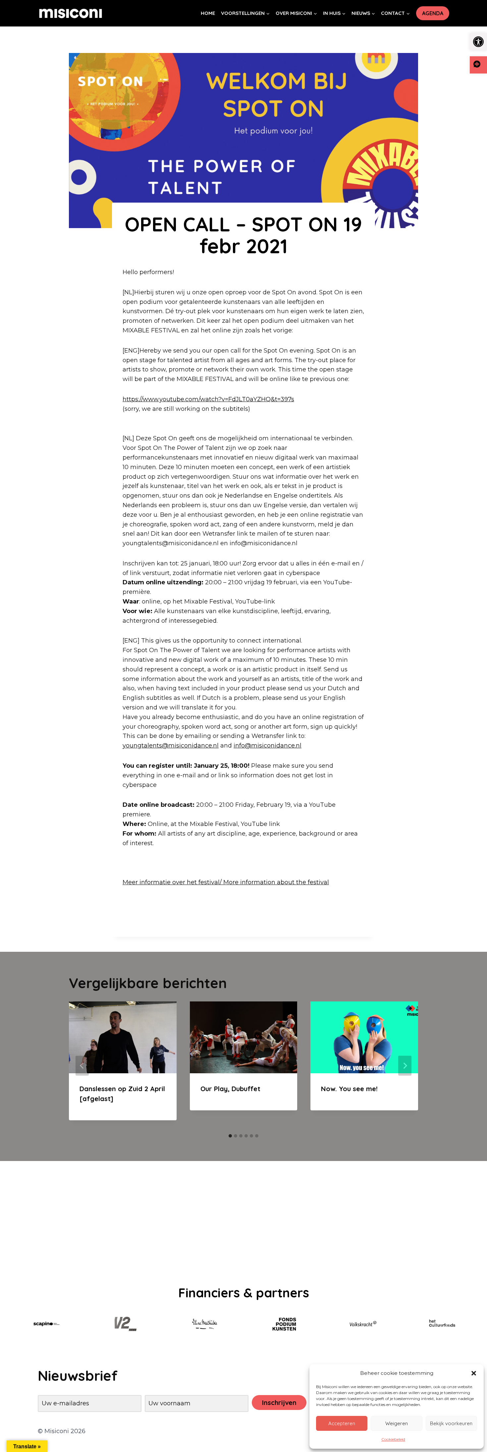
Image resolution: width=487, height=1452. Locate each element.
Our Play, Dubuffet (230, 1089)
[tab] (230, 1135)
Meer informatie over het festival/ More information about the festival (226, 882)
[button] (478, 41)
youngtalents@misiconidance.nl (171, 745)
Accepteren (341, 1423)
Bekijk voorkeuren (451, 1423)
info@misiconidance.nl (267, 745)
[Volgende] (404, 1066)
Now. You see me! (349, 1089)
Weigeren (396, 1423)
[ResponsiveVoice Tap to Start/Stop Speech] (478, 64)
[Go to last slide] (82, 1066)
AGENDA (432, 13)
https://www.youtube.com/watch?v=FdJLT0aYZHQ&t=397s (208, 399)
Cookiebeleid (393, 1439)
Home (208, 13)
